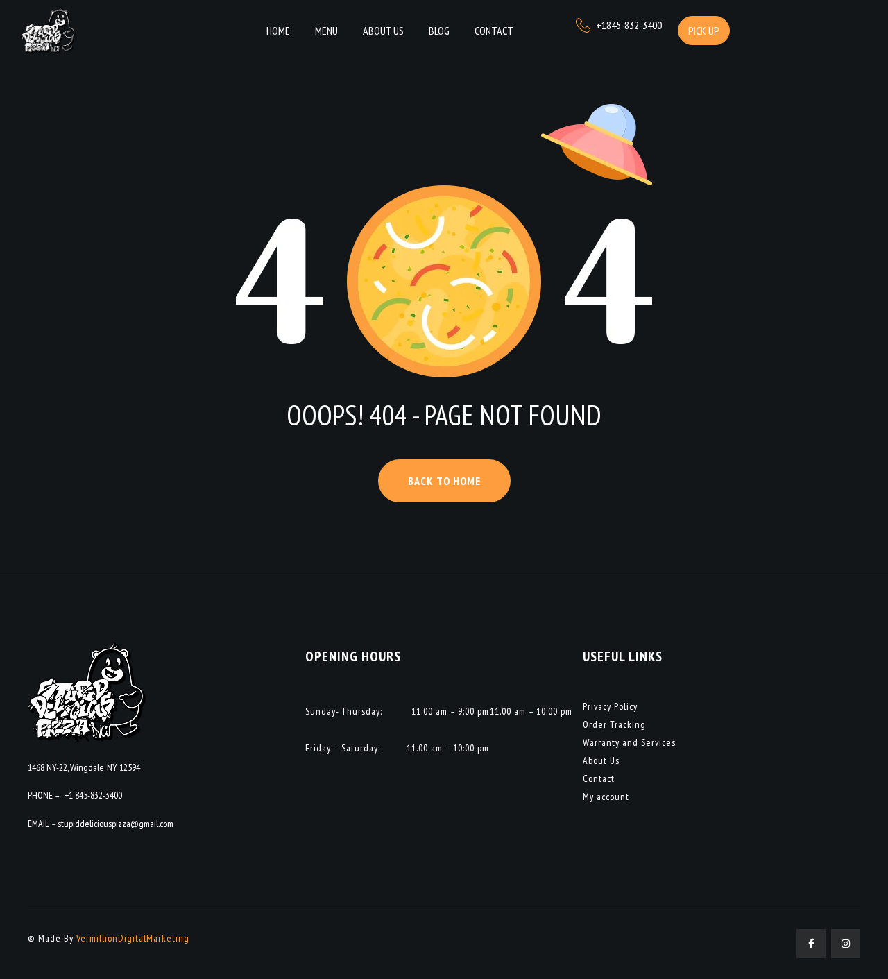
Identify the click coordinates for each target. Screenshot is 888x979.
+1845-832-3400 (629, 25)
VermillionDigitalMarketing (132, 938)
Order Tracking (614, 724)
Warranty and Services (629, 742)
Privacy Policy (610, 706)
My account (606, 796)
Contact (599, 778)
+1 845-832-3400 (93, 795)
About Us (601, 760)
